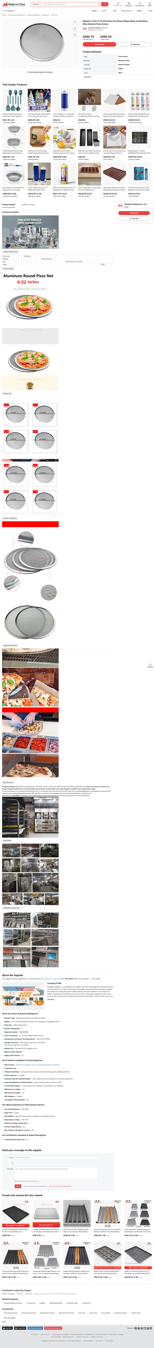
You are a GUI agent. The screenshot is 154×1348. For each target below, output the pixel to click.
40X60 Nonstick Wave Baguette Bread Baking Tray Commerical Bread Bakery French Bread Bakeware (75, 1231)
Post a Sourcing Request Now (60, 1186)
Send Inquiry (99, 44)
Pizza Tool (81, 1313)
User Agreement (88, 1341)
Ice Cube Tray (31, 1303)
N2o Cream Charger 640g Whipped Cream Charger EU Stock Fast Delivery (39, 115)
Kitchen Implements (33, 15)
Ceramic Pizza (135, 1313)
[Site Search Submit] (105, 4)
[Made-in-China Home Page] (13, 4)
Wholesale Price (89, 1334)
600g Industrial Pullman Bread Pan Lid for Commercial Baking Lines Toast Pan (89, 152)
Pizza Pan (54, 15)
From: (12, 1158)
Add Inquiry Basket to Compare (41, 72)
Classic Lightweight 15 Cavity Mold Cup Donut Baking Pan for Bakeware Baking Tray (89, 189)
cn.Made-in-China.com (96, 1337)
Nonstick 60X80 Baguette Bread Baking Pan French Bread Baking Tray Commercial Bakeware (15, 1231)
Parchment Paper (72, 1303)
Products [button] (35, 4)
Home (4, 15)
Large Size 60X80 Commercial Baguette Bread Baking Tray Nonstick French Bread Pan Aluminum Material (137, 1231)
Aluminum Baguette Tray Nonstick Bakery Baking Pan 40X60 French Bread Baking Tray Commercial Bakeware (107, 1231)
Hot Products (34, 1334)
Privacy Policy (109, 1341)
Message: (10, 1169)
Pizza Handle (106, 1313)
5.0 (127, 207)
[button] (99, 4)
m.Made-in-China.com (82, 1337)
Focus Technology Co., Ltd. (62, 1341)
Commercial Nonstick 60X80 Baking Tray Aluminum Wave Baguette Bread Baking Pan (15, 1273)
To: (13, 1163)
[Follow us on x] (139, 1328)
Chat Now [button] (136, 44)
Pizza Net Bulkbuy (10, 1318)
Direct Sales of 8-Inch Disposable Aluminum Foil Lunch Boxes (13, 189)
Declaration (99, 1341)
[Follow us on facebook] (136, 1328)
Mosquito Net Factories (66, 1313)
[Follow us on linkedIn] (151, 1328)
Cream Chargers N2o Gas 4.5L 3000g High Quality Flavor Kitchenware (38, 189)
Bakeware (45, 15)
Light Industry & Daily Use (16, 15)
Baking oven (30, 1065)
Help (114, 11)
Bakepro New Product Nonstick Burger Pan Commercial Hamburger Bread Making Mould (106, 1273)
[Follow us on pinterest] (148, 1328)
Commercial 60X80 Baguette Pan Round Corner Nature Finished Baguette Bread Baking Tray (46, 1231)
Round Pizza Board (120, 1313)
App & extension (126, 11)
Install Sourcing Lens (54, 1328)
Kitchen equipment (53, 1065)
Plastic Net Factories (10, 1313)
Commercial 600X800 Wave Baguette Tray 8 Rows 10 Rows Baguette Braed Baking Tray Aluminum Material (46, 1273)
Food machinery (40, 1065)
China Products (44, 1334)
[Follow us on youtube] (145, 1328)
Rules (150, 11)
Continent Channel (101, 1334)
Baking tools (20, 1065)
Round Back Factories (47, 1313)
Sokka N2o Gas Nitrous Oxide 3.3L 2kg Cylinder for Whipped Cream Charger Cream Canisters (64, 189)
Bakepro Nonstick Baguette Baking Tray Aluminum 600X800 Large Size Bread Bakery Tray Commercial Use (76, 1273)
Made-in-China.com (68, 1337)
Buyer (104, 11)
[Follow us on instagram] (142, 1328)
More (4, 1322)
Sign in (150, 5)
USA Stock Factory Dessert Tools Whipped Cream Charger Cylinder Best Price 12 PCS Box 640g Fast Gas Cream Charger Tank (139, 189)
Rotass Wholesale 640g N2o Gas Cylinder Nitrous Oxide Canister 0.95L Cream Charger (138, 115)
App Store (7, 1328)
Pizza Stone (93, 1313)
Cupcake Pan (86, 1303)
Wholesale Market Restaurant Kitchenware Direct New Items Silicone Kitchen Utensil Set (12, 115)
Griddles (42, 1303)
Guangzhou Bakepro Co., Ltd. (97, 28)
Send (18, 1186)
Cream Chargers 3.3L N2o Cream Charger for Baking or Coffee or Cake (63, 115)
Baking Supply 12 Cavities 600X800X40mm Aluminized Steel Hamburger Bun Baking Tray (139, 152)
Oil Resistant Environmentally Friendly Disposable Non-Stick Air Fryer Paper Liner (38, 152)
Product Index (113, 1334)
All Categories (9, 11)
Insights (121, 1334)
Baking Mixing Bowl (55, 1303)
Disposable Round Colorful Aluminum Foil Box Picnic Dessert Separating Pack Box (63, 152)
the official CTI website (51, 979)
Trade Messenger (35, 1328)
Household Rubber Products (13, 1303)
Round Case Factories (29, 1313)
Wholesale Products (77, 1334)
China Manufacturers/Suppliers (60, 1334)
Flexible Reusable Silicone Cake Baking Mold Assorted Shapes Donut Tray (13, 152)
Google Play (20, 1328)
